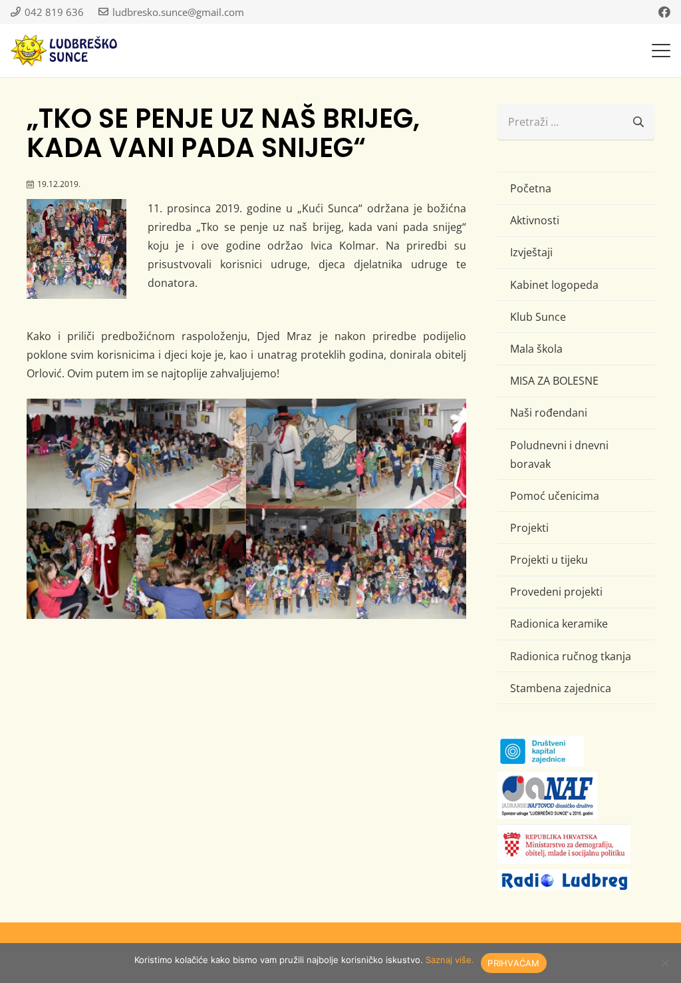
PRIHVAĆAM (513, 963)
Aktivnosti (534, 220)
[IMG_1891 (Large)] (191, 453)
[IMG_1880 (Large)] (81, 453)
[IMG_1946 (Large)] (301, 563)
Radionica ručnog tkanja (570, 656)
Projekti (529, 527)
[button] (661, 50)
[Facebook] (664, 12)
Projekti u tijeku (549, 559)
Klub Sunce (538, 316)
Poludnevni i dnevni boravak (559, 454)
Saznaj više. (450, 959)
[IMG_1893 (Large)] (301, 453)
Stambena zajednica (560, 688)
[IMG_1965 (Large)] (411, 563)
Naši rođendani (548, 412)
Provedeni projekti (556, 591)
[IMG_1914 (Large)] (411, 453)
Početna (530, 188)
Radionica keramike (559, 623)
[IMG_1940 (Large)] (191, 563)
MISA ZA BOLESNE (554, 380)
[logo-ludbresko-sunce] (64, 51)
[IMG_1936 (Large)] (81, 563)
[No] (664, 963)
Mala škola (536, 348)
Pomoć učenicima (554, 496)
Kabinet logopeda (554, 285)
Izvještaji (531, 252)
